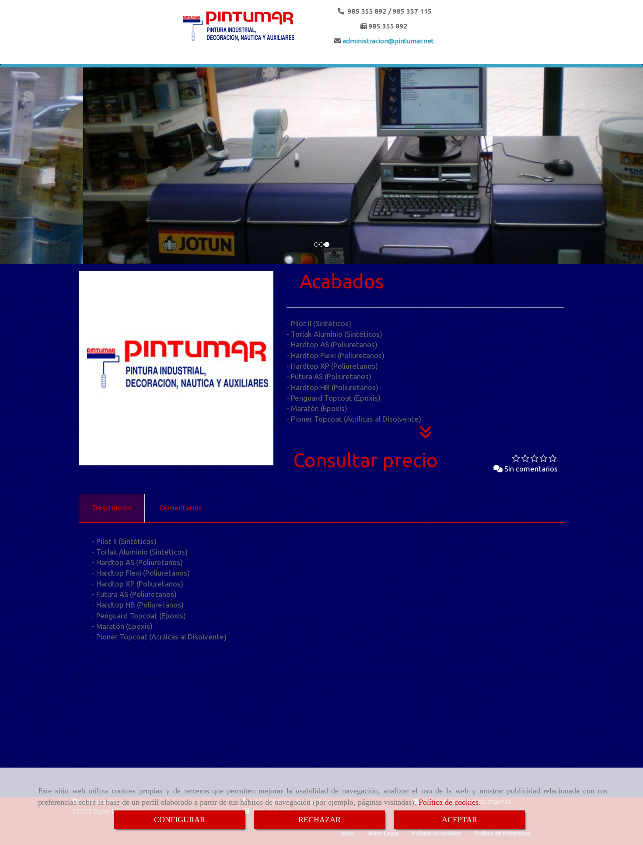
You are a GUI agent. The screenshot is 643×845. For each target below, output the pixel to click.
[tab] (112, 508)
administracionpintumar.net (387, 41)
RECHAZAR (319, 819)
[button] (48, 165)
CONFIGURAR (179, 819)
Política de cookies (449, 802)
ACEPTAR (459, 819)
